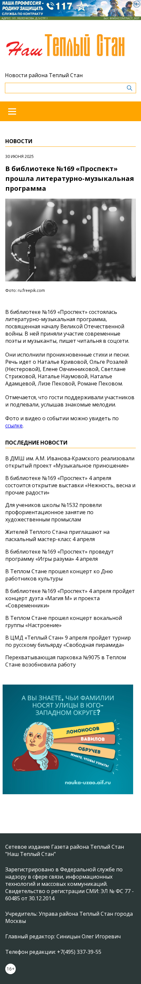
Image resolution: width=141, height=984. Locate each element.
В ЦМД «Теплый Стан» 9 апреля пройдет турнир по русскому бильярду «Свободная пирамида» (68, 641)
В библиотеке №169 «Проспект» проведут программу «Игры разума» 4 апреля (59, 555)
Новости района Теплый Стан (44, 75)
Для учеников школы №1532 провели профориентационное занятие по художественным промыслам (53, 512)
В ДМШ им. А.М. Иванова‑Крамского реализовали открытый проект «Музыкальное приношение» (69, 462)
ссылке (14, 425)
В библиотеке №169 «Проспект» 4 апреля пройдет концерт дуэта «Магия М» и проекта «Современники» (70, 598)
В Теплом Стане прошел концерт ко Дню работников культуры (59, 575)
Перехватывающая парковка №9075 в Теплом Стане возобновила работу (65, 661)
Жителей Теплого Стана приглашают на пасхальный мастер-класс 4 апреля (57, 535)
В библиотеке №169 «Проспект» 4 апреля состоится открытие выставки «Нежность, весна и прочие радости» (70, 485)
